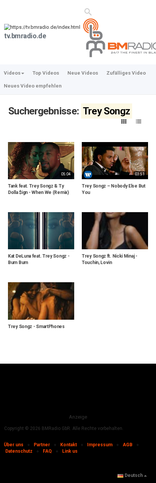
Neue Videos (82, 73)
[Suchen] (88, 11)
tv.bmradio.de (25, 36)
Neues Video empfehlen (33, 86)
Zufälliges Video (126, 73)
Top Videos (46, 73)
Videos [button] (12, 73)
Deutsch (133, 475)
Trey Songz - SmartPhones (36, 326)
